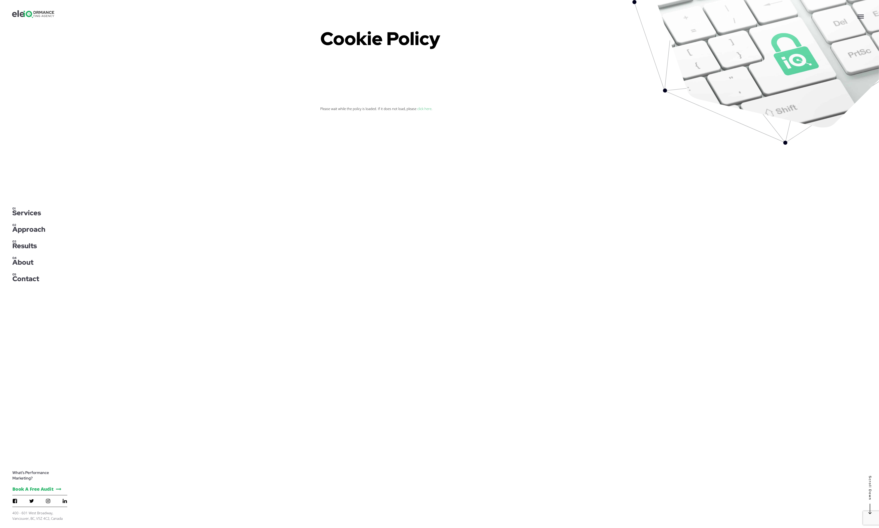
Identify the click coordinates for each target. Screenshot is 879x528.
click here (424, 108)
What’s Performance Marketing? (30, 475)
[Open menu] (860, 16)
